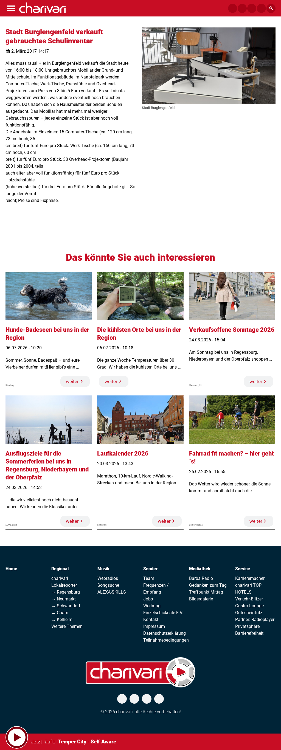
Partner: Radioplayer (254, 619)
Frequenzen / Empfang (156, 589)
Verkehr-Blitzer (249, 599)
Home (11, 568)
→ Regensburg (65, 592)
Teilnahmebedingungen (166, 640)
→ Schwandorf (65, 605)
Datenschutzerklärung (164, 633)
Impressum (154, 626)
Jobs (148, 599)
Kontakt (150, 619)
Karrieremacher (250, 578)
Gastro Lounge (249, 605)
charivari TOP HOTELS (248, 589)
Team (148, 578)
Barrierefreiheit (249, 633)
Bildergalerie (201, 599)
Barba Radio (201, 578)
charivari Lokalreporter (64, 582)
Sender (150, 568)
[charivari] (42, 7)
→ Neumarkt (63, 599)
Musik (103, 568)
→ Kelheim (61, 619)
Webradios (107, 578)
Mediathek (199, 568)
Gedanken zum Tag (208, 585)
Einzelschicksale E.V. (163, 612)
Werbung (152, 605)
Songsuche (108, 585)
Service (242, 568)
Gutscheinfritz (248, 612)
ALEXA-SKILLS (111, 592)
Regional (60, 568)
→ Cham (59, 612)
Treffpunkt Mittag (206, 592)
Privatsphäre (247, 626)
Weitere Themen (67, 626)
